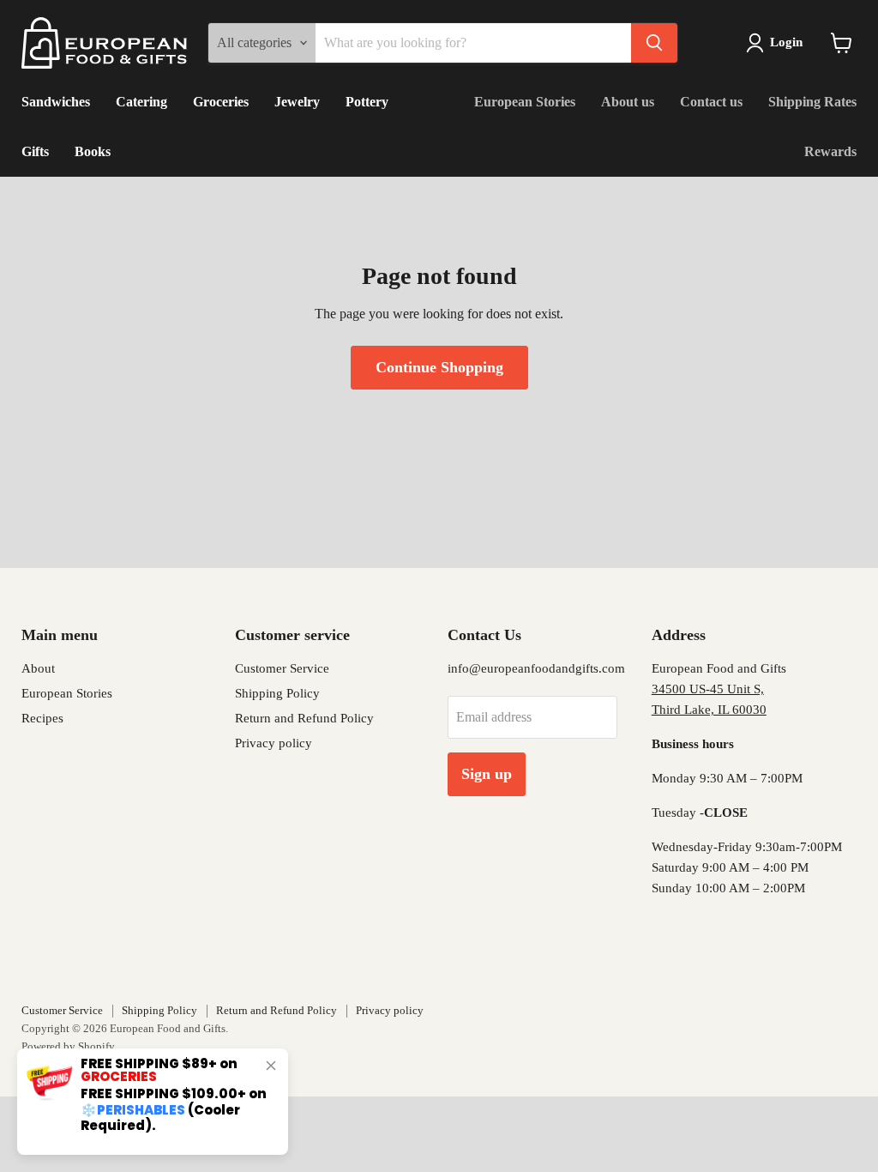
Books (93, 151)
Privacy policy (273, 743)
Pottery (367, 101)
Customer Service (282, 668)
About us (627, 101)
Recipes (42, 718)
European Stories (524, 101)
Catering (141, 101)
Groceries (221, 101)
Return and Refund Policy (304, 718)
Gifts (35, 151)
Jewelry (297, 101)
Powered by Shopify (68, 1046)
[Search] (654, 43)
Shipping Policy (277, 693)
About (38, 668)
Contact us (711, 101)
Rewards (830, 151)
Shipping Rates (812, 101)
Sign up (486, 773)
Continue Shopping (439, 367)
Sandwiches (55, 101)
